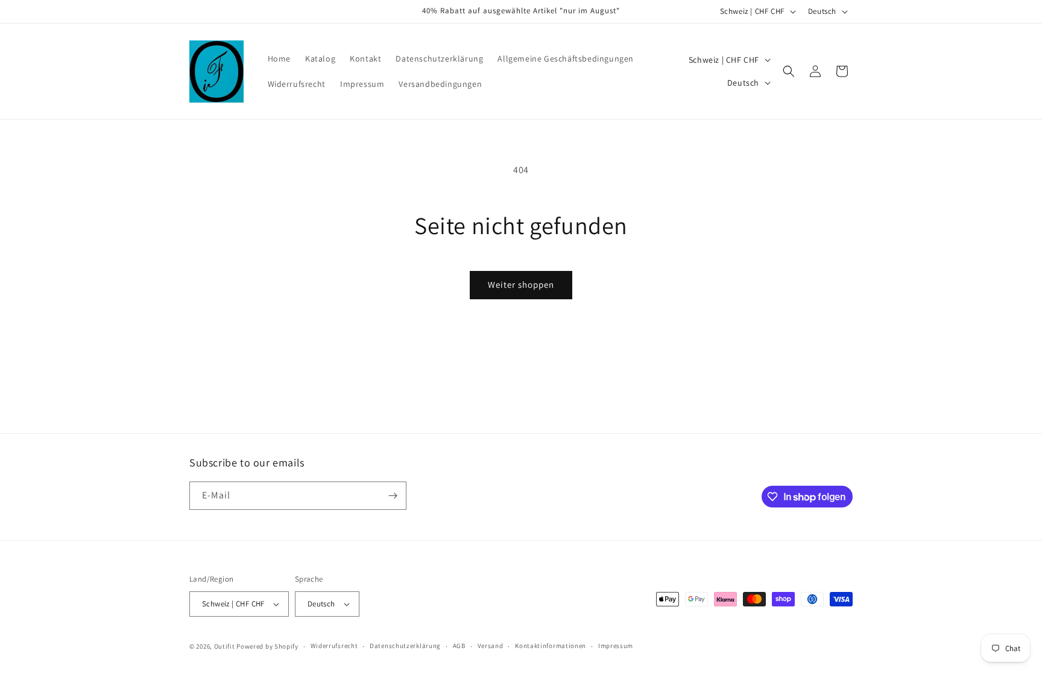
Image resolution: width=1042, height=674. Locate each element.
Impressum (615, 645)
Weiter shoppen (521, 284)
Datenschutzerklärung (405, 645)
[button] (788, 71)
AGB (459, 645)
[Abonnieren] (392, 496)
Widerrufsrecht (334, 645)
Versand (491, 645)
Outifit (225, 646)
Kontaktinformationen (550, 645)
